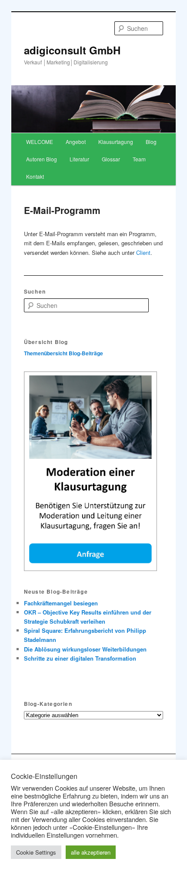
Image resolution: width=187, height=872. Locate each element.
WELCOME (39, 141)
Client (143, 252)
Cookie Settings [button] (36, 852)
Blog (151, 141)
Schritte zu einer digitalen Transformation (80, 658)
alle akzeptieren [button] (90, 852)
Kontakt (35, 176)
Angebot (76, 141)
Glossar (111, 159)
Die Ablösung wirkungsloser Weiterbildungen (85, 649)
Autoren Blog (41, 159)
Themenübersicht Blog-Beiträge (63, 353)
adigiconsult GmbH (72, 50)
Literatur (79, 159)
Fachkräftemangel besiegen (61, 603)
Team (139, 159)
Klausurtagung (115, 141)
